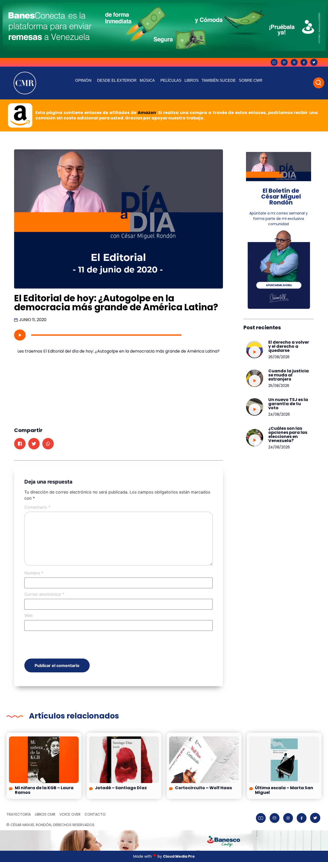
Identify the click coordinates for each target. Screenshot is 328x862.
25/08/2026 (278, 385)
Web (28, 615)
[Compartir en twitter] (34, 443)
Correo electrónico (44, 594)
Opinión (83, 80)
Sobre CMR (250, 80)
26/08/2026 (279, 357)
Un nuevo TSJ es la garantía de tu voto (288, 404)
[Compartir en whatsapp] (48, 443)
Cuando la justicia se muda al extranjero (288, 375)
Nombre (33, 573)
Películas (170, 80)
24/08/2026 (279, 414)
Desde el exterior (117, 80)
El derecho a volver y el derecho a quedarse (288, 346)
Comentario (37, 507)
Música (147, 80)
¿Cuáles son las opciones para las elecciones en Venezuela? (287, 434)
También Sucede (219, 80)
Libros (191, 80)
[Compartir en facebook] (20, 443)
